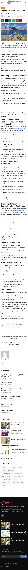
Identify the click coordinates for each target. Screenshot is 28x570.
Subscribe (23, 556)
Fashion (3, 467)
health (9, 467)
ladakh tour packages (15, 327)
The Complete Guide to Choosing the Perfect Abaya (18, 431)
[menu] (2, 2)
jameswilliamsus (14, 452)
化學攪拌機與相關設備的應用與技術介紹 (11, 445)
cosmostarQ (4, 447)
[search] (26, 2)
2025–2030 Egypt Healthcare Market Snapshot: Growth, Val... (19, 450)
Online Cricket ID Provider (18, 482)
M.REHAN (13, 425)
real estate (9, 476)
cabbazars (3, 384)
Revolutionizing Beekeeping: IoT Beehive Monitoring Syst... (19, 531)
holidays (7, 324)
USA (10, 479)
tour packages (19, 324)
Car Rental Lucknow (6, 404)
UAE (9, 482)
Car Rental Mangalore (7, 410)
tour (13, 324)
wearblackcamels (14, 433)
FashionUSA (4, 479)
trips (21, 479)
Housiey (3, 485)
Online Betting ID (18, 473)
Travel (7, 327)
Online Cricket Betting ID (7, 473)
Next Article (13, 341)
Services (15, 479)
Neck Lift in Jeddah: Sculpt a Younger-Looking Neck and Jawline (14, 343)
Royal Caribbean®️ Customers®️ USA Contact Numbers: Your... (14, 375)
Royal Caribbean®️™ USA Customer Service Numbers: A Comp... (13, 397)
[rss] (2, 515)
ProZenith (21, 476)
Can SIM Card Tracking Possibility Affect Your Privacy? (19, 438)
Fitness (3, 470)
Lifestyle (20, 467)
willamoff (13, 534)
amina (12, 441)
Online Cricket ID (10, 470)
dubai (15, 476)
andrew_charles (4, 378)
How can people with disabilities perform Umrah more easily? (14, 337)
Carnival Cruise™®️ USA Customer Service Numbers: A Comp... (12, 389)
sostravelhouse (4, 360)
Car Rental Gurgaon (6, 382)
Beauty (3, 476)
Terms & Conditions (5, 566)
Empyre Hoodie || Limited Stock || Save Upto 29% (19, 423)
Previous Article (15, 334)
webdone (4, 482)
